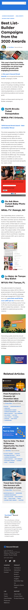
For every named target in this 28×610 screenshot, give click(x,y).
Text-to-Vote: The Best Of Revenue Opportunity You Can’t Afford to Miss (14, 445)
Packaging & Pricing (9, 460)
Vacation (21, 500)
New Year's (14, 418)
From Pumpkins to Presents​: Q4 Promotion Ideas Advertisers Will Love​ (13, 397)
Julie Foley (8, 450)
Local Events (8, 416)
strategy (6, 406)
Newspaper (19, 493)
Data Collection (8, 496)
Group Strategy (8, 413)
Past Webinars (18, 413)
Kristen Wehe (8, 403)
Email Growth (18, 496)
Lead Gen (14, 415)
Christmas (7, 408)
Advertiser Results (15, 406)
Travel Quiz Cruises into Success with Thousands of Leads (13, 485)
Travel (19, 498)
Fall (19, 411)
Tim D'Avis (11, 47)
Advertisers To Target (10, 410)
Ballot (18, 455)
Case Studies (11, 498)
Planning (15, 416)
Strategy (6, 418)
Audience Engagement (10, 411)
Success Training (8, 453)
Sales (5, 462)
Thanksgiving (8, 420)
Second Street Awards (8, 18)
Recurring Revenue (9, 455)
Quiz (5, 498)
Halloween (7, 415)
